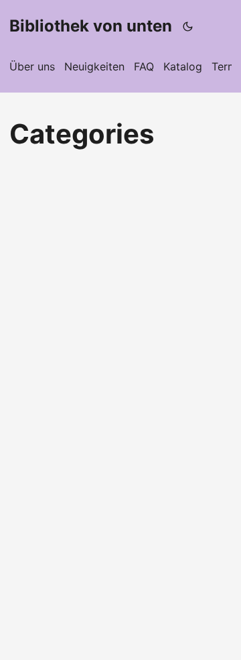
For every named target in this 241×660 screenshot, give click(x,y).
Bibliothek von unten (90, 26)
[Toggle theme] (188, 26)
